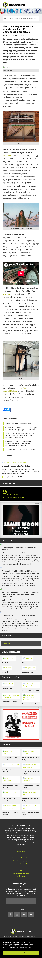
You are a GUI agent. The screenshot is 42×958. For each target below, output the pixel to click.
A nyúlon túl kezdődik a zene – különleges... (22, 477)
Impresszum (21, 852)
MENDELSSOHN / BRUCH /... (31, 799)
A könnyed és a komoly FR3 (31, 785)
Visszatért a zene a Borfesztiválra (18, 424)
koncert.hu (22, 35)
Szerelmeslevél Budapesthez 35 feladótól (20, 449)
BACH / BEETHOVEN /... (10, 799)
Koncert (15, 861)
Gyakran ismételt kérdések (21, 858)
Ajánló (14, 35)
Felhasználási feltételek (21, 873)
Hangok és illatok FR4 (9, 769)
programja (7, 294)
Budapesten (8, 155)
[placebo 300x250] (21, 739)
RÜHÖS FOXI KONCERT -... (10, 758)
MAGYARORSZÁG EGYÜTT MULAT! (11, 812)
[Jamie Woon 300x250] (21, 535)
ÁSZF (21, 870)
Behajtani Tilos (27, 672)
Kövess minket (7, 635)
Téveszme (26, 663)
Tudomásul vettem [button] (21, 953)
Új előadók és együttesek (12, 652)
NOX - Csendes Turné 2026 (31, 812)
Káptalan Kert (7, 688)
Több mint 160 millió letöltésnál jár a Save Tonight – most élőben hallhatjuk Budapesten (20, 572)
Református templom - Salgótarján (11, 702)
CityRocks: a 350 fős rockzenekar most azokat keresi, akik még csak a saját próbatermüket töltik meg (19, 435)
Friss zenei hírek (8, 541)
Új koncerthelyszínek (10, 677)
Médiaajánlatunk (21, 855)
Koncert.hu (6, 644)
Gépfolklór (5, 672)
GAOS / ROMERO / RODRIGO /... (31, 771)
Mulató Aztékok (7, 663)
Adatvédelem (21, 867)
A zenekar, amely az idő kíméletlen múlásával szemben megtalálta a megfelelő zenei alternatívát (18, 443)
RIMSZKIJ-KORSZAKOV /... (10, 785)
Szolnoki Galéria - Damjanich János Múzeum (31, 704)
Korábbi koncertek (21, 864)
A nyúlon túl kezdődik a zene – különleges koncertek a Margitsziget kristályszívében (21, 428)
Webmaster (21, 876)
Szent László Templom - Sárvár (31, 690)
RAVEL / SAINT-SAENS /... (31, 758)
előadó (21, 861)
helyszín (26, 861)
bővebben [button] (28, 947)
